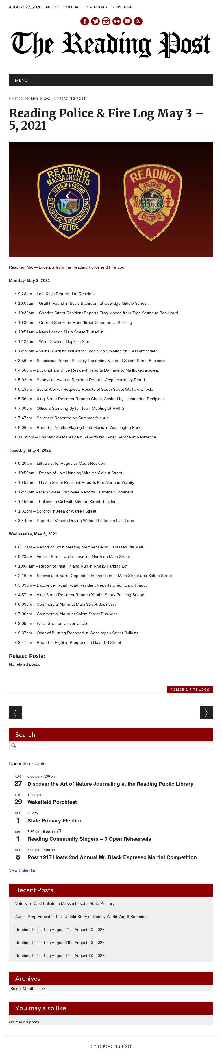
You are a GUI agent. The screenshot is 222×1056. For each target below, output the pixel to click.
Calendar (97, 7)
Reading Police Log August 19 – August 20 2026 (60, 942)
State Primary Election (55, 820)
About (52, 7)
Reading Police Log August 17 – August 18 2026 (60, 955)
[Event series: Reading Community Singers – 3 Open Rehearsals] (59, 831)
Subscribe (122, 7)
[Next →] (206, 712)
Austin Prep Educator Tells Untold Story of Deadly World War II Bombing (81, 916)
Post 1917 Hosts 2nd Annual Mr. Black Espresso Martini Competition (112, 857)
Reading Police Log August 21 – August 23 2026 (60, 929)
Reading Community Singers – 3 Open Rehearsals (89, 838)
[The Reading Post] (111, 56)
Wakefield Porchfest (52, 802)
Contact (72, 7)
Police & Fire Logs (190, 690)
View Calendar (22, 870)
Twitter (95, 21)
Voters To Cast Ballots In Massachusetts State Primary (64, 903)
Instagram (106, 21)
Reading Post (72, 98)
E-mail (128, 21)
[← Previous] (15, 712)
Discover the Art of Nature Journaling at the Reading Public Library (110, 783)
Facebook (84, 21)
